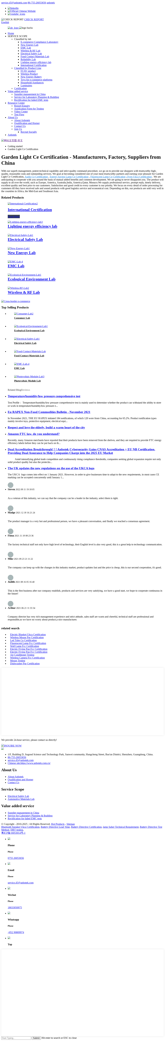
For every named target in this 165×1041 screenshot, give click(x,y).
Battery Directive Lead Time (55, 827)
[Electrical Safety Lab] (20, 235)
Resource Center (16, 103)
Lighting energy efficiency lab (36, 62)
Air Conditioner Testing (22, 654)
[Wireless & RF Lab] (18, 288)
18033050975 (15, 907)
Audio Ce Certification (36, 176)
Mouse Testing (17, 660)
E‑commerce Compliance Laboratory (39, 42)
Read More (13, 216)
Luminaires (26, 85)
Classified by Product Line (27, 68)
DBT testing (16, 829)
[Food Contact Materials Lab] (30, 351)
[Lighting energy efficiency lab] (25, 222)
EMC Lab (26, 47)
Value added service (18, 91)
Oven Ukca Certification (139, 176)
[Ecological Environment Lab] (24, 274)
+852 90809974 (16, 932)
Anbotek (12, 134)
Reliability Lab (28, 59)
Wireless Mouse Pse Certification (27, 637)
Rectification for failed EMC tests (31, 100)
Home (11, 33)
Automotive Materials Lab (21, 799)
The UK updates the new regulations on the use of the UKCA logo (51, 468)
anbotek (51, 2)
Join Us (18, 129)
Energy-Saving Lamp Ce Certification (69, 176)
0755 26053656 (16, 858)
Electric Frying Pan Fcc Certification (28, 649)
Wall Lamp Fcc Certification (24, 646)
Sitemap (71, 824)
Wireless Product (29, 74)
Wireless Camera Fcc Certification (27, 657)
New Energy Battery (31, 76)
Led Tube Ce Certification (23, 640)
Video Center (21, 111)
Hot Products (57, 824)
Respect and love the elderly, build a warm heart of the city (46, 427)
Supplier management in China (30, 94)
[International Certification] (23, 203)
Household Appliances (32, 82)
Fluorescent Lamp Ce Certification (108, 176)
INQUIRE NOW (13, 745)
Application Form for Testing (29, 108)
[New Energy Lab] (19, 248)
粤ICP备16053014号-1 (13, 833)
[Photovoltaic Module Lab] (29, 376)
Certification (20, 88)
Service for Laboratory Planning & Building (36, 97)
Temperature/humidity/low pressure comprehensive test (44, 396)
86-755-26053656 (37, 2)
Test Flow (19, 114)
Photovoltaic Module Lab (27, 380)
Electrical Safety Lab (31, 53)
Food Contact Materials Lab (35, 56)
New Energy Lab (29, 45)
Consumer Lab (22, 318)
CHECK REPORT (34, 19)
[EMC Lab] (15, 261)
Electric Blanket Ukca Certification (28, 634)
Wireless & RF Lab (30, 50)
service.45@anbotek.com (14, 2)
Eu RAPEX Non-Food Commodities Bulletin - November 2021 (49, 412)
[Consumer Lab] (23, 313)
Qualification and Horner (27, 123)
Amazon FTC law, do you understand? (34, 434)
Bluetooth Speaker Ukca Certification (20, 827)
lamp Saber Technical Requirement (121, 827)
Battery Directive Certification (86, 827)
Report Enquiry (22, 105)
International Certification (34, 65)
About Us (13, 117)
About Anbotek (22, 120)
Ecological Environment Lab (31, 279)
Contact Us (20, 126)
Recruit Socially (29, 132)
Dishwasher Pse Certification (25, 663)
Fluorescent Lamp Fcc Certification (28, 643)
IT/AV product (28, 71)
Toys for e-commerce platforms (36, 79)
